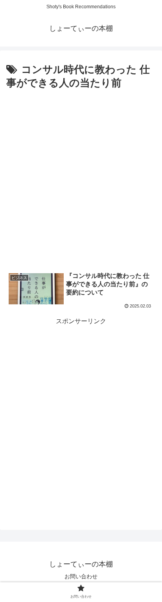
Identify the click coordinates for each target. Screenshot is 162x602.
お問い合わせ (81, 576)
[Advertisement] (81, 177)
